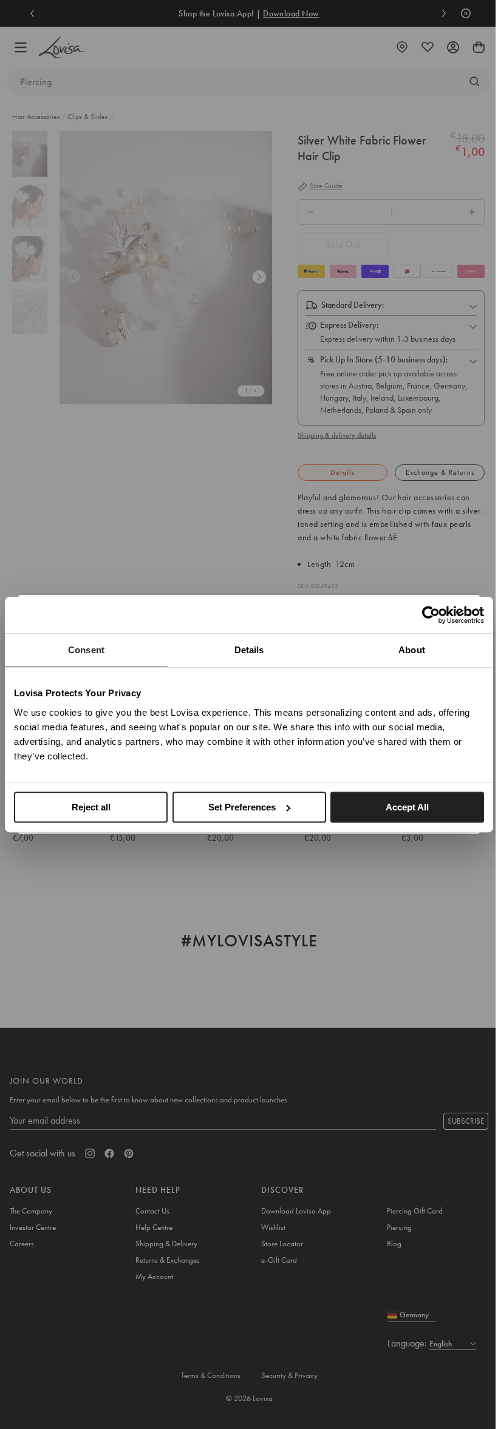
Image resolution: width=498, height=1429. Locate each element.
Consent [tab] (86, 650)
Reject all (91, 807)
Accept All (407, 807)
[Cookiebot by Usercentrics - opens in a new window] (431, 615)
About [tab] (411, 650)
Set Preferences (242, 807)
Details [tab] (249, 650)
